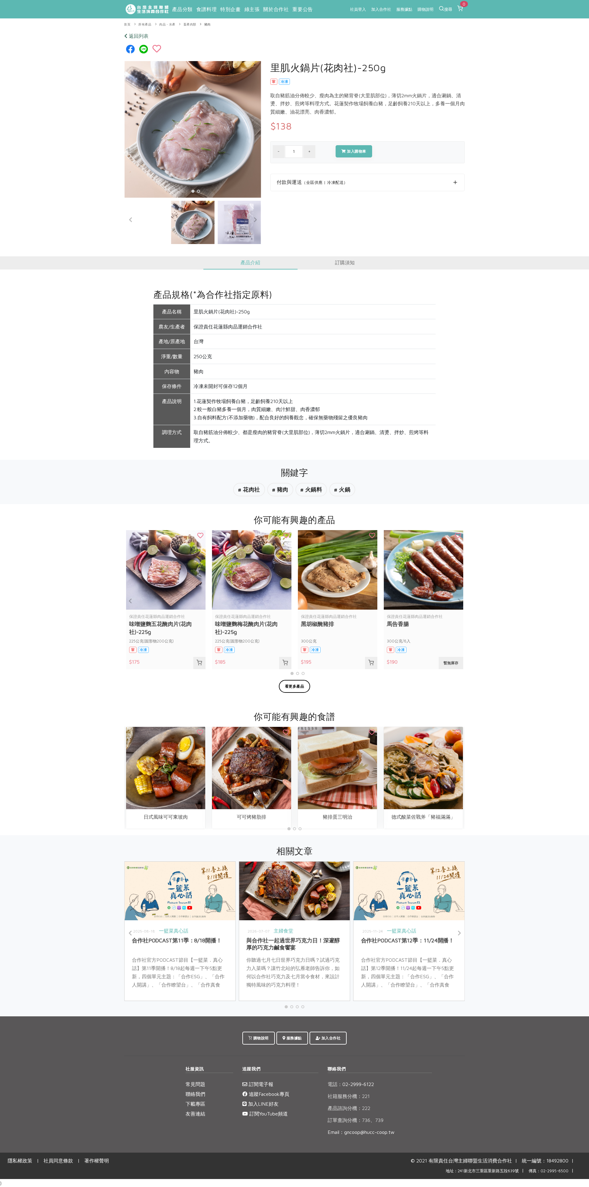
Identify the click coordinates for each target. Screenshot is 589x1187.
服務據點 (404, 9)
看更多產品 (294, 686)
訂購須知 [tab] (345, 262)
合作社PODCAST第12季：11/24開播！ (407, 940)
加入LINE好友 (263, 1104)
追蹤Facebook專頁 (268, 1094)
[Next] (255, 220)
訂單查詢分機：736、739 (355, 1120)
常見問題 (195, 1084)
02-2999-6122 (351, 1084)
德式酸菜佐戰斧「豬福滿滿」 (423, 817)
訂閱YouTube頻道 (268, 1113)
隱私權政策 (20, 1160)
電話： (335, 1084)
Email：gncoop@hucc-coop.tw (361, 1132)
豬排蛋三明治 (337, 817)
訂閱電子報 (260, 1084)
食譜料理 (206, 9)
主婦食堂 (283, 930)
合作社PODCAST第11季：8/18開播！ (177, 940)
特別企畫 (230, 9)
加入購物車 (356, 151)
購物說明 (425, 9)
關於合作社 (276, 9)
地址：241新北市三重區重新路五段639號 (482, 1171)
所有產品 (144, 24)
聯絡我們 (195, 1094)
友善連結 (195, 1113)
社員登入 (358, 9)
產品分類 (182, 9)
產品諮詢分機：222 (349, 1108)
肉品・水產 (167, 24)
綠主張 (252, 9)
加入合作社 (381, 9)
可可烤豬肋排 (251, 817)
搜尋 (448, 9)
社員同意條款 (58, 1160)
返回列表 (137, 36)
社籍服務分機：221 (349, 1096)
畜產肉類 (189, 24)
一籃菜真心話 (173, 930)
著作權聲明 (96, 1160)
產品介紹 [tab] (250, 262)
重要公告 (302, 9)
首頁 (127, 24)
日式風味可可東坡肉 (166, 817)
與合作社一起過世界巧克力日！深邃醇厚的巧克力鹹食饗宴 (293, 944)
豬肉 (207, 24)
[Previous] (131, 220)
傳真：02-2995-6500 (548, 1171)
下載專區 (195, 1104)
